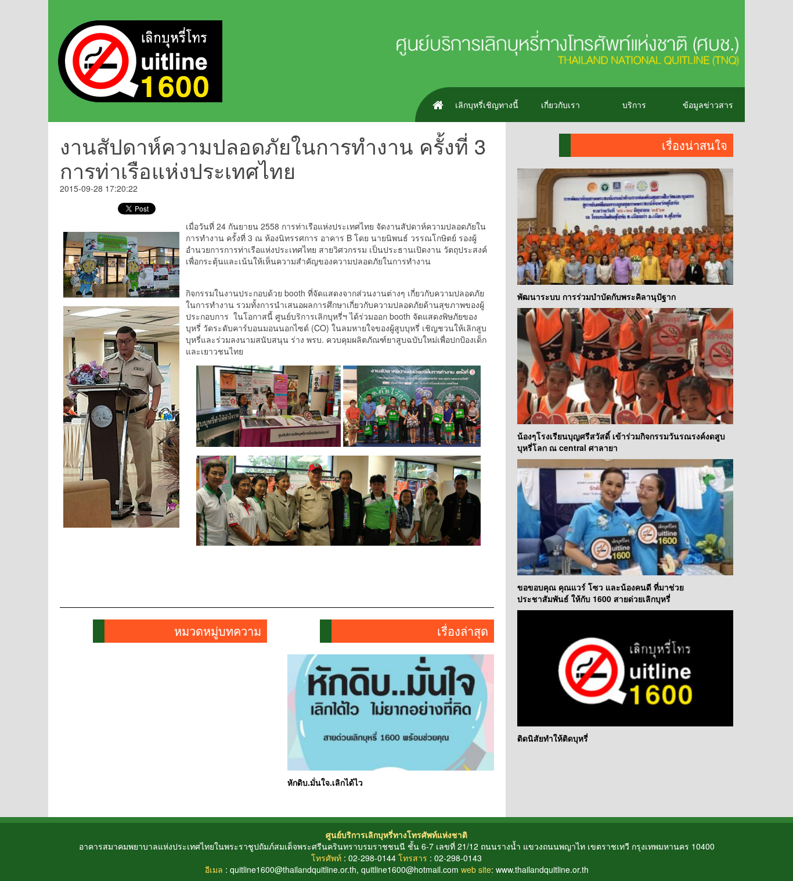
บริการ (634, 104)
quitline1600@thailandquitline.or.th (293, 869)
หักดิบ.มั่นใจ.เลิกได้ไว (325, 782)
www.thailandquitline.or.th (542, 869)
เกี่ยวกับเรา (560, 104)
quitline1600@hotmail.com (410, 869)
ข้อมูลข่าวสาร (708, 104)
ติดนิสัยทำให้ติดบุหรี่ (552, 738)
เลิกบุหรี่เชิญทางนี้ (486, 104)
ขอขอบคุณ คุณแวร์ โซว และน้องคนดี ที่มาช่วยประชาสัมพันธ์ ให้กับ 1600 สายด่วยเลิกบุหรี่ (600, 592)
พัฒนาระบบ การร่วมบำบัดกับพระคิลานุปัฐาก (596, 296)
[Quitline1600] (135, 60)
